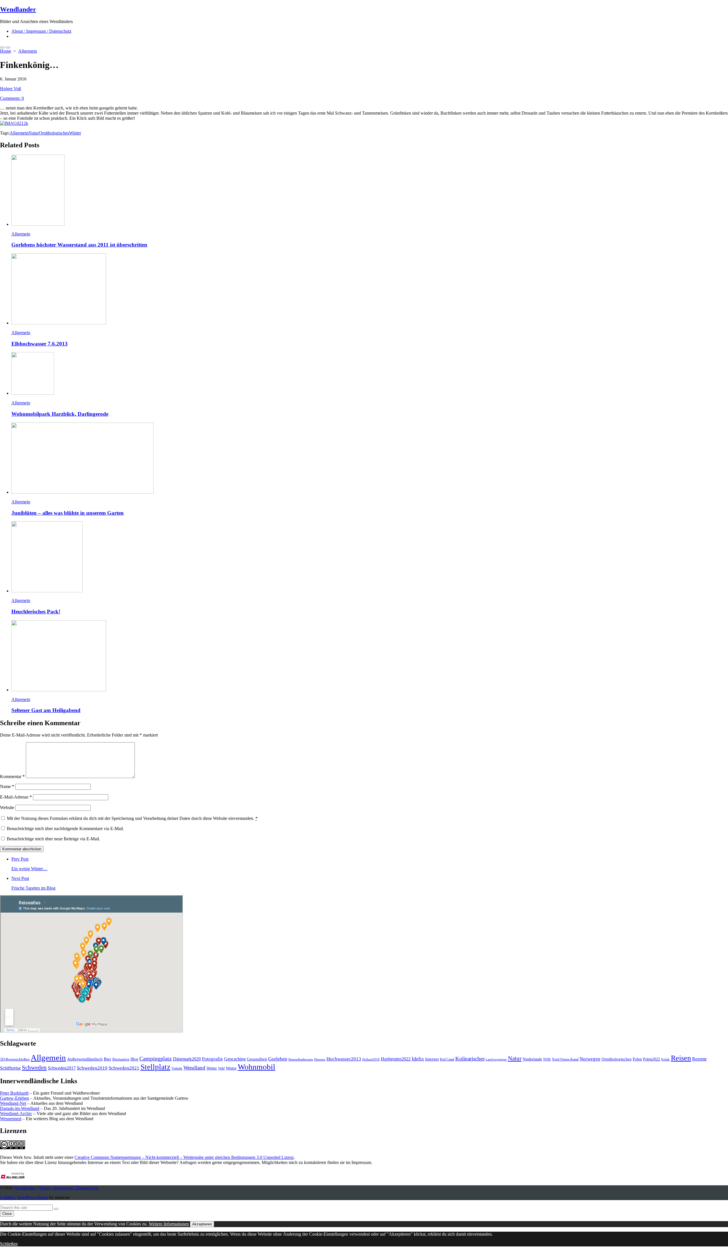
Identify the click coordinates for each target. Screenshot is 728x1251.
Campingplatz (155, 1058)
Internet (432, 1059)
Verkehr (176, 1068)
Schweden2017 (62, 1068)
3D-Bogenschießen (15, 1059)
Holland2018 (371, 1059)
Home (5, 51)
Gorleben (277, 1059)
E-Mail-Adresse (16, 797)
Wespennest (10, 1118)
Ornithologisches (54, 133)
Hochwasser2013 (343, 1059)
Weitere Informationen (169, 1223)
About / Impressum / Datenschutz (41, 31)
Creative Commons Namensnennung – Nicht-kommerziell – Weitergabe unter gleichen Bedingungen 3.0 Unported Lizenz (184, 1157)
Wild (221, 1068)
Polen (637, 1059)
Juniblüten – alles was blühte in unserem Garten (67, 513)
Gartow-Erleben (14, 1098)
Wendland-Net (13, 1103)
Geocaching (235, 1058)
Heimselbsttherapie (300, 1059)
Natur (33, 133)
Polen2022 (651, 1059)
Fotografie (212, 1059)
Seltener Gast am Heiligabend (45, 710)
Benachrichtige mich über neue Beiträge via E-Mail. (53, 838)
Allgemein (27, 51)
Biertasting (120, 1059)
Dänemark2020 (187, 1058)
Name (7, 786)
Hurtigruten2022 (396, 1058)
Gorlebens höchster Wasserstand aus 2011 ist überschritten (79, 245)
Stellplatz (155, 1067)
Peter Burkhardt (14, 1093)
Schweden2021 (124, 1068)
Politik (665, 1059)
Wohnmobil (256, 1066)
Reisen (681, 1058)
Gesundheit (257, 1059)
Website (7, 807)
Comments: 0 (12, 98)
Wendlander (24, 1187)
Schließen (9, 1243)
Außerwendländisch (85, 1059)
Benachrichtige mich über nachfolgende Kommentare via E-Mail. (65, 828)
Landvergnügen (496, 1059)
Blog (134, 1059)
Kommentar (12, 776)
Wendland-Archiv (16, 1113)
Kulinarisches (470, 1059)
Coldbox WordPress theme (24, 1197)
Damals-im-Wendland (19, 1108)
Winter (75, 133)
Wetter (211, 1068)
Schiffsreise (10, 1068)
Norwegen (590, 1059)
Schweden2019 (92, 1068)
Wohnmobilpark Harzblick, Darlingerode (59, 414)
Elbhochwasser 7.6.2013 (39, 344)
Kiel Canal (447, 1059)
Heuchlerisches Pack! (35, 612)
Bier (107, 1059)
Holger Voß (10, 88)
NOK (547, 1059)
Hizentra (319, 1059)
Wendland (194, 1068)
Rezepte (699, 1058)
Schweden (34, 1067)
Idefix (418, 1059)
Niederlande (532, 1059)
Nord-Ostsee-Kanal (565, 1059)
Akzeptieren (202, 1224)
